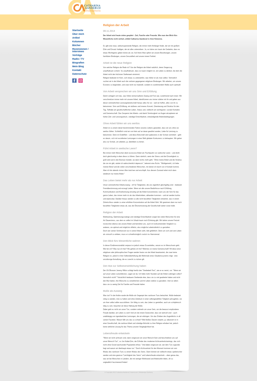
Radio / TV (78, 59)
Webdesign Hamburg (146, 372)
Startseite (77, 30)
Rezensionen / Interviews (80, 50)
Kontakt (76, 70)
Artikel (76, 37)
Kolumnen (78, 41)
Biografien (78, 62)
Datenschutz (79, 74)
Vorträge (77, 55)
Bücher (76, 45)
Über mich (78, 34)
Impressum (134, 372)
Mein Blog (78, 66)
